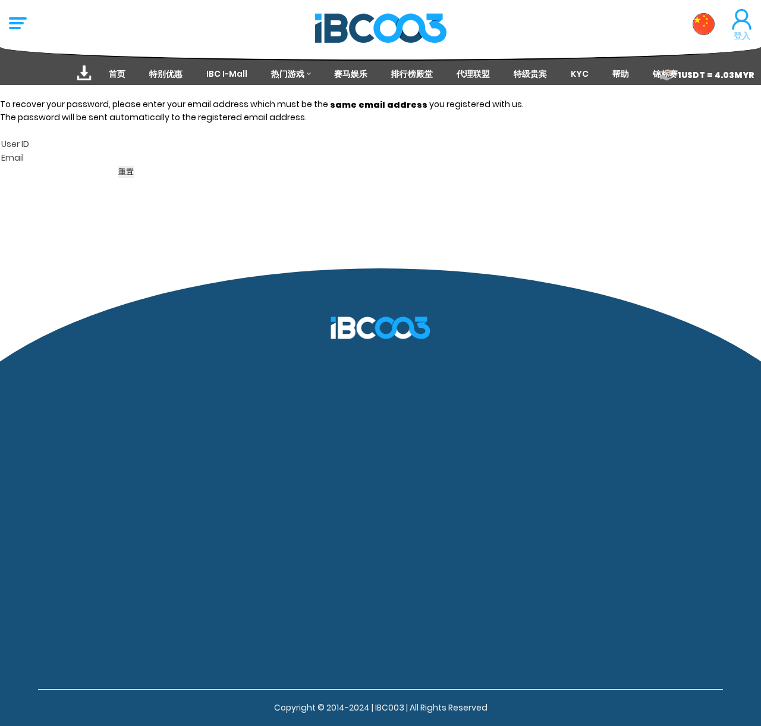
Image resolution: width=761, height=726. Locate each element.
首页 (117, 74)
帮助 (620, 74)
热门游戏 (287, 74)
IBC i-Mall (226, 74)
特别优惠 (166, 74)
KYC (580, 74)
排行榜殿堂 (412, 74)
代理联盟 (473, 74)
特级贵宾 (530, 74)
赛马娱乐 (350, 74)
